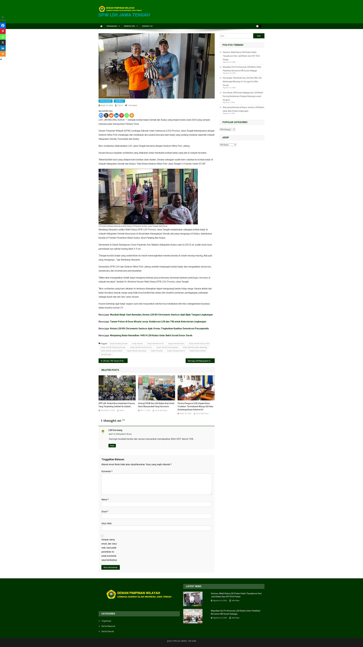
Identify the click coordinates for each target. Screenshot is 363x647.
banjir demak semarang (136, 351)
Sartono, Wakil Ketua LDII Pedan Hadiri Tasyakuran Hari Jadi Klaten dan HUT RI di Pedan (241, 56)
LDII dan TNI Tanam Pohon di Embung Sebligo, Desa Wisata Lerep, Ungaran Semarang (115, 361)
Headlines (119, 101)
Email (104, 511)
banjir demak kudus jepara (167, 347)
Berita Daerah (105, 101)
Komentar (106, 471)
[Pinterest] (121, 115)
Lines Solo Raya (161, 410)
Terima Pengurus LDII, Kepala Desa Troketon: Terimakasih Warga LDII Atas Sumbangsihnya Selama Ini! (195, 406)
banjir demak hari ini (155, 343)
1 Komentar (132, 105)
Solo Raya (235, 601)
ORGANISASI (111, 26)
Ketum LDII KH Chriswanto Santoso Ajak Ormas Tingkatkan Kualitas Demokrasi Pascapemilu (159, 328)
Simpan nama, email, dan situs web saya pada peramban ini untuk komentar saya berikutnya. (109, 549)
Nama (105, 499)
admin (120, 105)
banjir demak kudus (176, 343)
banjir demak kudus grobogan (113, 347)
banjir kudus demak (198, 351)
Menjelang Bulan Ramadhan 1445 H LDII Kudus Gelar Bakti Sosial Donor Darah (151, 335)
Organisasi (106, 621)
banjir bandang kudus (119, 343)
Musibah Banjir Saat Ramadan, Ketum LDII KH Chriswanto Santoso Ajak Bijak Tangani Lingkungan (161, 314)
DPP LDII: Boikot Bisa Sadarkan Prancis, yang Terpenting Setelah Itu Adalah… (117, 405)
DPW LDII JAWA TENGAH (124, 15)
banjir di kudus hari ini (176, 351)
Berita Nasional (108, 626)
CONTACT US (147, 26)
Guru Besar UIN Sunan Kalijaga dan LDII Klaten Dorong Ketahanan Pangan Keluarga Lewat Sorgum (243, 96)
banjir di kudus (157, 351)
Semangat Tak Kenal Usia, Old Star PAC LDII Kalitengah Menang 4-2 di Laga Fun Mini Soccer (242, 81)
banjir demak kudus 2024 (199, 343)
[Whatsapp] (126, 115)
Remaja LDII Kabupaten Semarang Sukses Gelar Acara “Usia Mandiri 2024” (201, 361)
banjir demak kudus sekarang (195, 347)
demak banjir (106, 354)
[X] (106, 115)
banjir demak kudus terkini (111, 351)
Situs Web (106, 523)
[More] (131, 115)
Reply (112, 446)
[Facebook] (101, 115)
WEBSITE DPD (129, 26)
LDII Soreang (115, 430)
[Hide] (1, 59)
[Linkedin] (116, 115)
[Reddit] (111, 115)
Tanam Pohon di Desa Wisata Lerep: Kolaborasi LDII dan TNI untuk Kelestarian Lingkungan (158, 321)
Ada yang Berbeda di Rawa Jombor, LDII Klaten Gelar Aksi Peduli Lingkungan (243, 109)
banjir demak (137, 343)
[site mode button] (259, 26)
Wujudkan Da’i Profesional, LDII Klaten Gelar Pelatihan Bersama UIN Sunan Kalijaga (242, 69)
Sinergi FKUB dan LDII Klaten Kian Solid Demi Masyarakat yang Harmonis (156, 405)
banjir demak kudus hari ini (141, 347)
